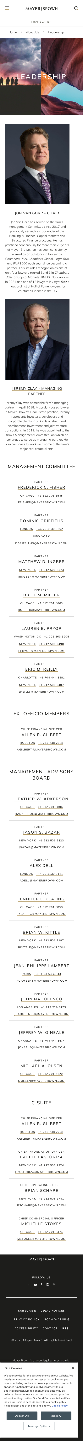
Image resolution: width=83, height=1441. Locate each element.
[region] (39, 1400)
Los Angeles (27, 1007)
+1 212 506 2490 (51, 644)
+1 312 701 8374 (50, 1232)
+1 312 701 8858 (50, 907)
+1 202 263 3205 (56, 636)
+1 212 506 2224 (51, 1165)
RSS (65, 1328)
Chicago (27, 495)
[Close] (73, 1368)
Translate (40, 21)
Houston (27, 743)
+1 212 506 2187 (51, 940)
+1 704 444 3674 (52, 1040)
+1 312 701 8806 (50, 807)
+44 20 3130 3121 (49, 874)
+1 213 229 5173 (53, 1007)
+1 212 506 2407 (51, 685)
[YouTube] (35, 1284)
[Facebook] (41, 1284)
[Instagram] (47, 1284)
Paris (26, 974)
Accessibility (26, 1328)
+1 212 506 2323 (51, 840)
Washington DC (27, 636)
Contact (50, 1328)
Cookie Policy (60, 1405)
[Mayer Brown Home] (41, 8)
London (26, 529)
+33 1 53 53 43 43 (47, 974)
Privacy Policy (27, 1319)
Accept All (22, 1415)
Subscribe (27, 1310)
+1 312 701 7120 (50, 1074)
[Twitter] (53, 1284)
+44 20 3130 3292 (49, 529)
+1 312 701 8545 (50, 495)
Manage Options (39, 1426)
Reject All (56, 1415)
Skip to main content (19, 3)
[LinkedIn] (29, 1284)
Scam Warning (56, 1319)
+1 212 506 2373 (51, 570)
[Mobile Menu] (7, 8)
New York (41, 536)
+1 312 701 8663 (50, 603)
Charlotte (27, 677)
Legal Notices (53, 1310)
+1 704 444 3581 (52, 677)
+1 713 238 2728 (50, 743)
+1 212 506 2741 (51, 1198)
